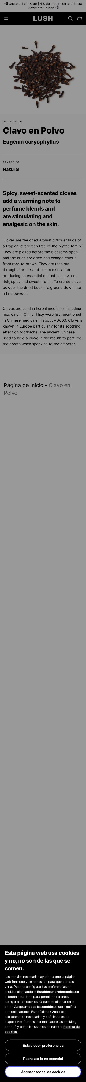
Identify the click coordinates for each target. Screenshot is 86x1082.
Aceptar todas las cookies (43, 1071)
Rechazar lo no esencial (43, 1058)
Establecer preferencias (43, 1045)
